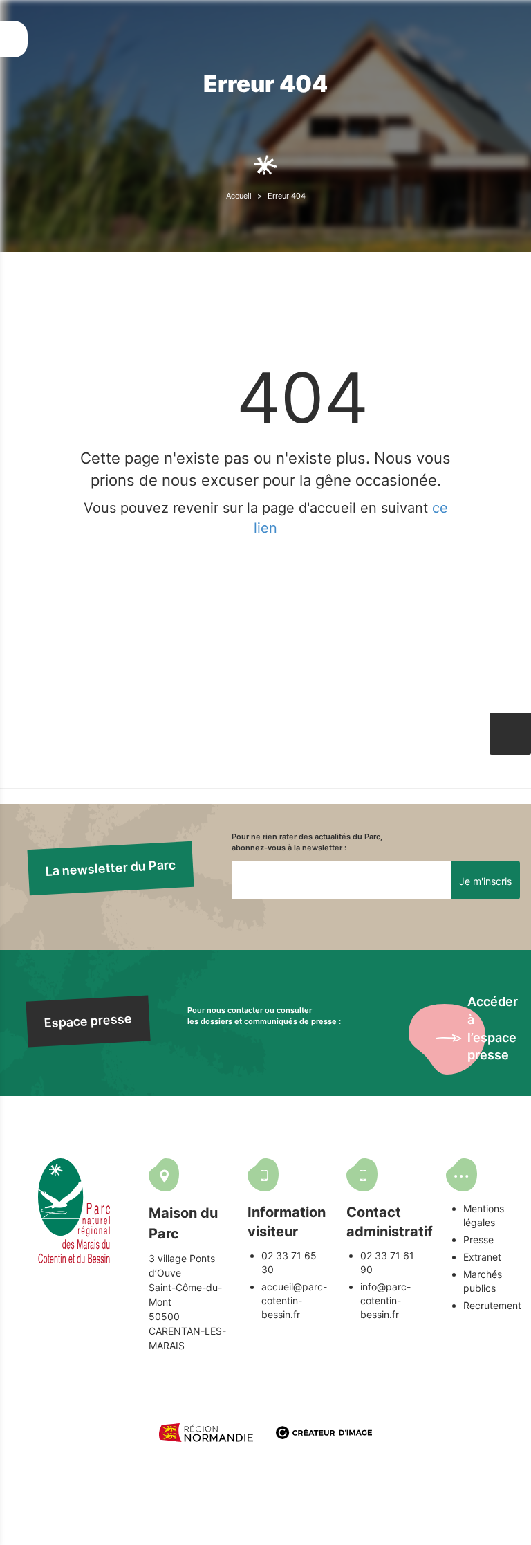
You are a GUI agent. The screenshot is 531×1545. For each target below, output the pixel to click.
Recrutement (492, 1305)
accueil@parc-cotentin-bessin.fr (294, 1300)
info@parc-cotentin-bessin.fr (385, 1300)
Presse (478, 1239)
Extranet (482, 1257)
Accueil (239, 196)
